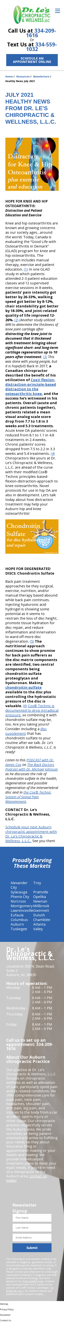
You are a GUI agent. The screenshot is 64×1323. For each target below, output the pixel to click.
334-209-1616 (41, 33)
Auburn (17, 924)
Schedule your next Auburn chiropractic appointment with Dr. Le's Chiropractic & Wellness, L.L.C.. (31, 834)
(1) (26, 269)
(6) (25, 705)
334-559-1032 (41, 47)
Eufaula (17, 915)
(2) (16, 320)
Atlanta (39, 924)
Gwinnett (41, 910)
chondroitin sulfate (23, 687)
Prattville (40, 892)
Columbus (19, 919)
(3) (45, 356)
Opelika (39, 896)
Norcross (18, 901)
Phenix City (20, 896)
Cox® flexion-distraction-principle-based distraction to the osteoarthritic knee (30, 386)
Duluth (39, 915)
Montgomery (22, 905)
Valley (38, 928)
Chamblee (41, 919)
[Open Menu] (57, 11)
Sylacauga (19, 892)
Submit (32, 1248)
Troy (37, 882)
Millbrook (41, 905)
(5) (32, 641)
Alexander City (19, 885)
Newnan (40, 901)
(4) (53, 453)
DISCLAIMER (30, 1281)
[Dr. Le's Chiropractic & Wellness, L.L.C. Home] (32, 14)
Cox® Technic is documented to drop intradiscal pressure (31, 710)
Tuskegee (19, 928)
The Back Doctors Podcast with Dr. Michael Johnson (31, 767)
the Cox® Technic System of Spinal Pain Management (28, 797)
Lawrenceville (22, 910)
